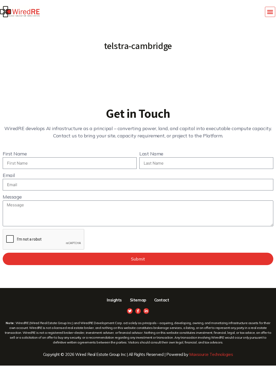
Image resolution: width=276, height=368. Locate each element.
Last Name (151, 154)
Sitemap (138, 300)
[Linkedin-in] (146, 311)
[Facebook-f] (138, 311)
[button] (270, 12)
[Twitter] (130, 311)
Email (9, 175)
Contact (161, 300)
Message (12, 197)
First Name (15, 154)
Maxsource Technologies (211, 354)
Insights (114, 300)
